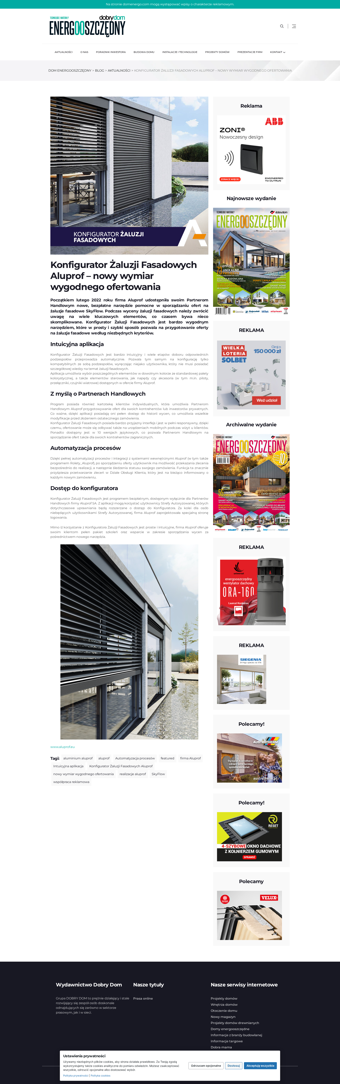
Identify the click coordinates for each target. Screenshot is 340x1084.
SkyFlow (158, 774)
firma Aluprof (190, 758)
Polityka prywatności (75, 1075)
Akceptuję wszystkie (260, 1065)
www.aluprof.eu (62, 747)
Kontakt (276, 52)
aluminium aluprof (77, 758)
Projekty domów (217, 52)
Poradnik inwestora (111, 52)
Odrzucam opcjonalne (206, 1065)
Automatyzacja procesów (135, 758)
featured (167, 758)
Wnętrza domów (224, 1014)
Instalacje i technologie (179, 52)
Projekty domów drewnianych (235, 1033)
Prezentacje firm (249, 52)
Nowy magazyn (223, 1027)
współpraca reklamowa (71, 782)
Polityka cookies (100, 1075)
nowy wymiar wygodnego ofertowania (83, 774)
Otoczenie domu (224, 1020)
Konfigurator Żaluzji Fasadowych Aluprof (120, 766)
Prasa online (143, 1008)
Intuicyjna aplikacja (68, 766)
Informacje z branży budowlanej (236, 1045)
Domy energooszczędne (230, 1039)
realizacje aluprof (133, 774)
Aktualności (64, 52)
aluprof (103, 758)
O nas (84, 52)
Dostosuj (234, 1065)
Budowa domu (144, 52)
